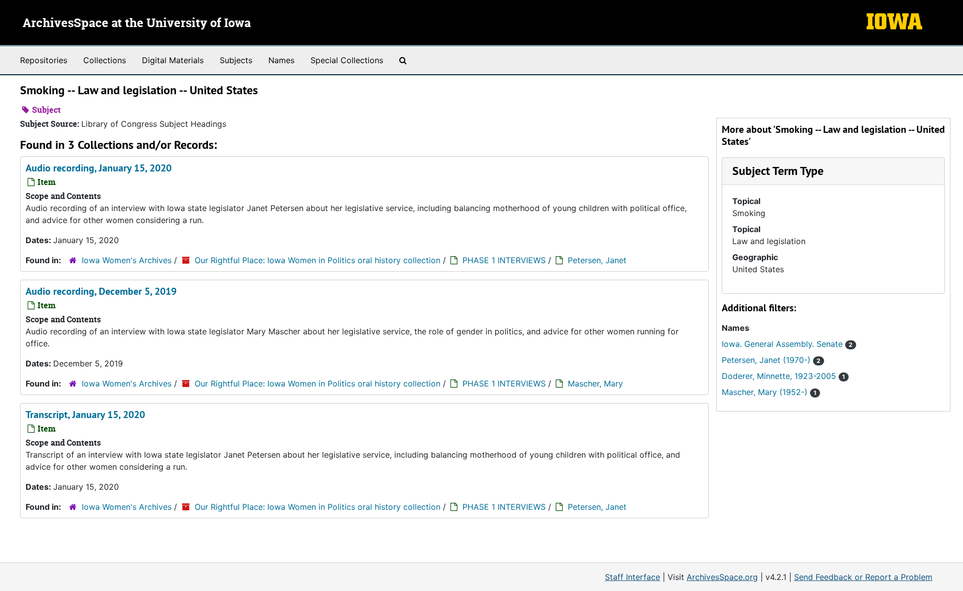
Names (281, 60)
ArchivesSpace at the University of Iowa (137, 23)
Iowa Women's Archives (127, 260)
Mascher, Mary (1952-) (769, 392)
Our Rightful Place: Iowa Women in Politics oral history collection (317, 260)
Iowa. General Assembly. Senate (787, 344)
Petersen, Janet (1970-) (771, 360)
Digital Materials (173, 60)
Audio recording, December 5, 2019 (101, 291)
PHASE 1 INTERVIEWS (504, 260)
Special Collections (346, 60)
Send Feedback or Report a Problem (863, 577)
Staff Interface (632, 577)
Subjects (236, 60)
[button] (778, 170)
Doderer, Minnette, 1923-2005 (783, 376)
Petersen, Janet (597, 260)
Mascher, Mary (595, 383)
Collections (104, 60)
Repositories (43, 60)
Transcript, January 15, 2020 (85, 414)
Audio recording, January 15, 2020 (99, 167)
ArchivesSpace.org (722, 577)
